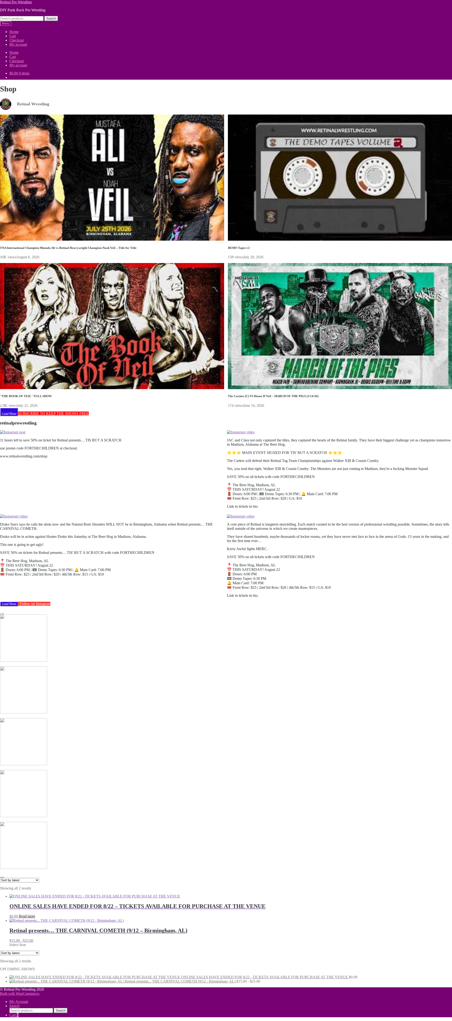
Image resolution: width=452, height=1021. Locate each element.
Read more (27, 916)
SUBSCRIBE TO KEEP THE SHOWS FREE (53, 414)
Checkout (16, 40)
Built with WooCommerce (19, 994)
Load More (9, 414)
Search (51, 18)
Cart (12, 36)
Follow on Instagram (35, 604)
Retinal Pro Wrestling (16, 2)
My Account (18, 1002)
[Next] (2, 877)
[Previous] (2, 613)
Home (14, 32)
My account (18, 44)
